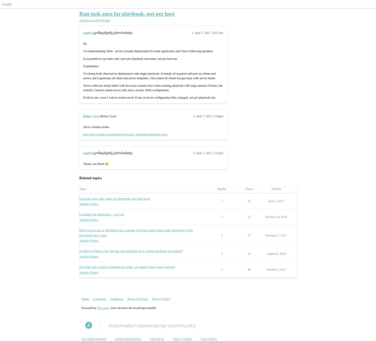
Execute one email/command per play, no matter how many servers (127, 267)
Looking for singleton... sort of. (101, 214)
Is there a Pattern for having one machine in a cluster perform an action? (131, 251)
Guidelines (116, 299)
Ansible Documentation (128, 338)
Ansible (7, 4)
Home (85, 299)
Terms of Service (137, 299)
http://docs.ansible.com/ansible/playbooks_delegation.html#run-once (125, 134)
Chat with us (157, 338)
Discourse (103, 308)
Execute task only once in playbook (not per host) (114, 199)
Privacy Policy (161, 299)
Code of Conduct (182, 338)
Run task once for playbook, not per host (126, 14)
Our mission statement (93, 338)
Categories (99, 299)
